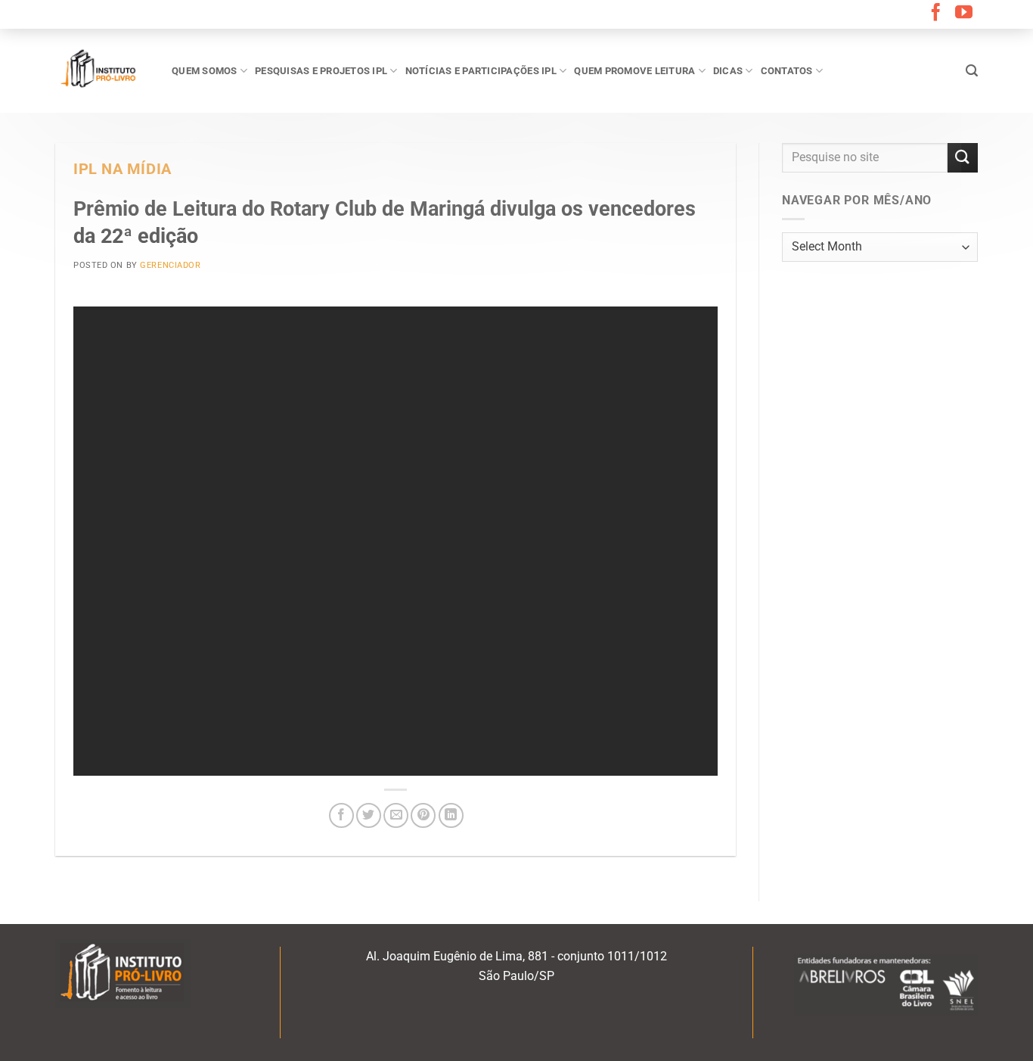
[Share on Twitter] (368, 815)
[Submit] (963, 158)
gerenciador (170, 265)
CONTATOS (787, 70)
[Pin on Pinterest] (423, 815)
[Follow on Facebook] (936, 13)
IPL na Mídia (122, 169)
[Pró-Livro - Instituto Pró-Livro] (102, 70)
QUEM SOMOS (204, 70)
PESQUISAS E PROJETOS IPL (321, 70)
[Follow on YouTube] (964, 13)
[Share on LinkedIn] (451, 815)
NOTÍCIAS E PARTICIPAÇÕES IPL (481, 70)
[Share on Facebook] (341, 815)
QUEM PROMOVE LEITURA (634, 70)
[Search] (972, 71)
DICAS (728, 70)
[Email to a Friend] (395, 815)
